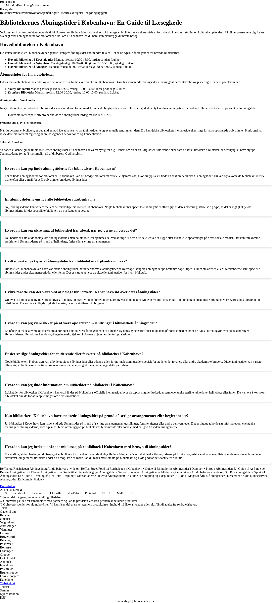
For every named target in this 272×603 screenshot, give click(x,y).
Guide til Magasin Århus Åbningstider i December (208, 475)
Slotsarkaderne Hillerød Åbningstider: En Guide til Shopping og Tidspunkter (125, 475)
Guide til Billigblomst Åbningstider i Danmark (174, 468)
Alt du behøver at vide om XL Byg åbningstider (221, 472)
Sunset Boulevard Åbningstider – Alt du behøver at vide (153, 472)
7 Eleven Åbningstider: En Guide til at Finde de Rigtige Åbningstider (71, 472)
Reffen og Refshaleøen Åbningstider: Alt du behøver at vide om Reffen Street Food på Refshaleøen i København (71, 468)
